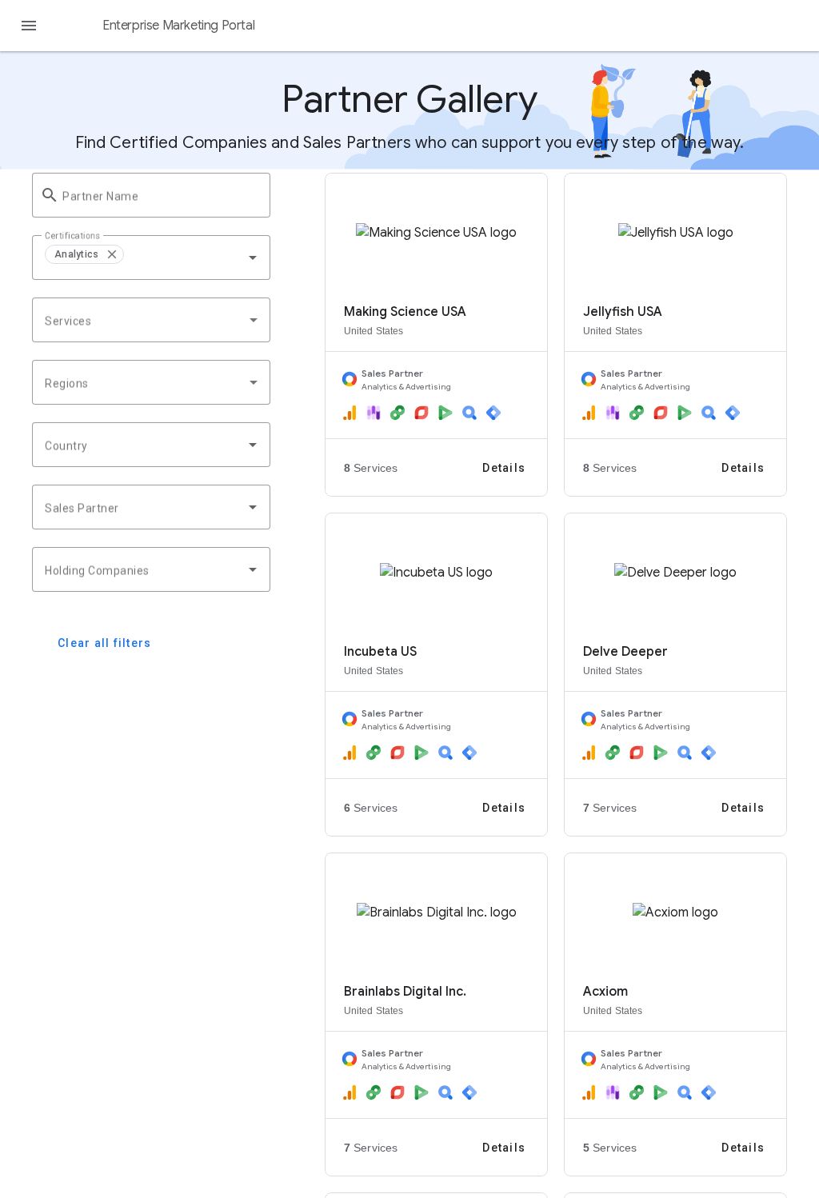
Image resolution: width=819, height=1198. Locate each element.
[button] (111, 254)
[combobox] (198, 257)
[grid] (151, 257)
